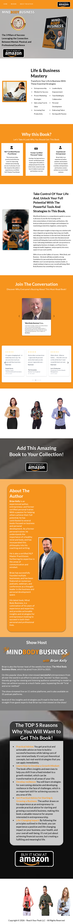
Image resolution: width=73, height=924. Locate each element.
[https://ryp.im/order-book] (53, 4)
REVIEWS (13, 4)
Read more (8, 364)
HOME (5, 4)
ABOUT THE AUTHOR (26, 4)
